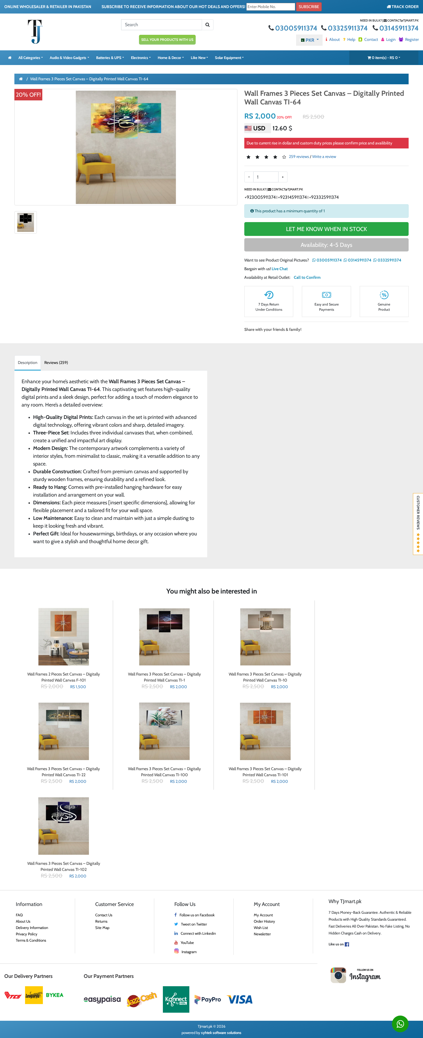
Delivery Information (32, 927)
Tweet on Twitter (194, 924)
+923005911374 (260, 197)
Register (411, 39)
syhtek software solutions (221, 1032)
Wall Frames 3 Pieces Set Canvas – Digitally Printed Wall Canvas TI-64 (89, 78)
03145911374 (399, 28)
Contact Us (103, 915)
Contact (370, 39)
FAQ (19, 915)
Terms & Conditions (31, 940)
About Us (23, 921)
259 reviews (299, 156)
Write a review (324, 156)
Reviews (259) (56, 362)
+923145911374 (292, 197)
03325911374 (348, 28)
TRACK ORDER (405, 6)
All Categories (29, 57)
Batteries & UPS (108, 57)
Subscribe (309, 6)
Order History (264, 921)
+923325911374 (324, 197)
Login (390, 39)
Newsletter (262, 934)
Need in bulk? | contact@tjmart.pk (389, 20)
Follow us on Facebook (197, 915)
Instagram (189, 951)
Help (350, 39)
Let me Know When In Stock (326, 229)
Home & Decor (169, 57)
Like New (198, 57)
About (334, 39)
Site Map (102, 927)
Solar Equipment (228, 57)
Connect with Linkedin (198, 933)
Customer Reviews (418, 514)
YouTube (187, 942)
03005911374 (297, 28)
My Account (263, 915)
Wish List (261, 927)
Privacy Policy (26, 934)
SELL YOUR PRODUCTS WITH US (167, 39)
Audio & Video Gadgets (68, 57)
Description (27, 362)
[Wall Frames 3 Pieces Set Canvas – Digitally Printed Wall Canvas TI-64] (125, 147)
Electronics (139, 57)
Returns (101, 921)
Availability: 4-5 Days (326, 244)
